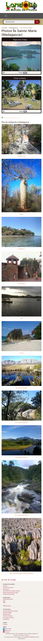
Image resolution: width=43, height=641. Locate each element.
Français (5, 624)
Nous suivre (8, 628)
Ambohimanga (21, 283)
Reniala (21, 214)
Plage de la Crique (20, 40)
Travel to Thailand (7, 616)
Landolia (21, 633)
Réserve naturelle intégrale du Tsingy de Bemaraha (21, 573)
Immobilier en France (8, 617)
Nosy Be (22, 353)
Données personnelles (8, 594)
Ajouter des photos (8, 599)
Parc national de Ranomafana (21, 515)
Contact (5, 586)
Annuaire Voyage (7, 612)
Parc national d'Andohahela (21, 422)
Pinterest (7, 632)
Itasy (21, 318)
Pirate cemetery (20, 78)
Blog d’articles (6, 614)
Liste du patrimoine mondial (10, 611)
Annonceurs (6, 589)
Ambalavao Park (21, 156)
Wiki (4, 602)
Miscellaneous (21, 248)
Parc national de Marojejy (22, 457)
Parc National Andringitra (21, 387)
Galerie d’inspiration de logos (10, 592)
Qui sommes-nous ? (8, 587)
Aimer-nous (8, 630)
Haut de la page (9, 580)
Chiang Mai (6, 619)
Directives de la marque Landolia (11, 591)
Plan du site (8, 606)
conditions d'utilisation (29, 637)
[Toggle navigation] (6, 16)
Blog (4, 601)
